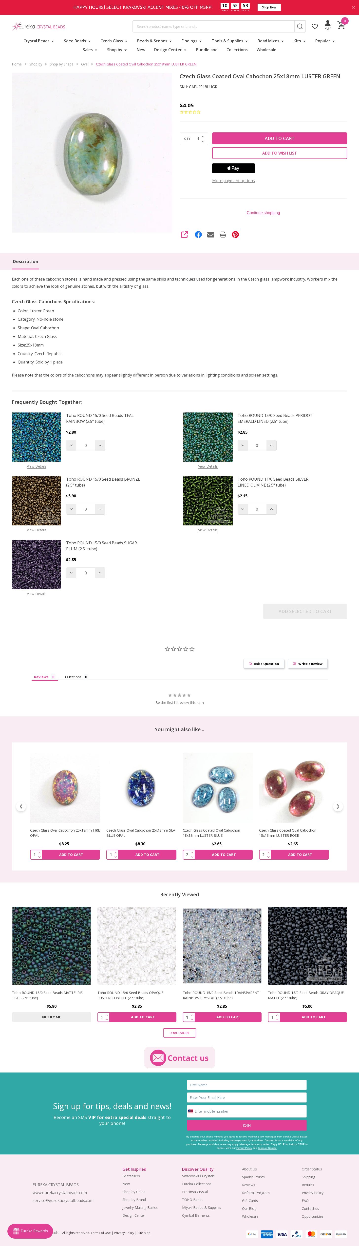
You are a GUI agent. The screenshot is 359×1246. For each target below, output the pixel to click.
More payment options (233, 180)
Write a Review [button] (310, 664)
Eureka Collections (196, 1184)
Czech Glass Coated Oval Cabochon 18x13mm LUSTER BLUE (135, 833)
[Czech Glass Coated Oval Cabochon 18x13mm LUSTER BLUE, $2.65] (141, 788)
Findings (189, 41)
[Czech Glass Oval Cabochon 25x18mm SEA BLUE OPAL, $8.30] (65, 788)
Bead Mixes (268, 41)
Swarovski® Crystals (198, 1176)
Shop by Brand (134, 1199)
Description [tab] (25, 261)
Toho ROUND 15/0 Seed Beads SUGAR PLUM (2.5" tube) (101, 546)
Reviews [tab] (41, 677)
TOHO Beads (192, 1199)
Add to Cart (280, 138)
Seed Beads (75, 41)
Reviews (248, 1185)
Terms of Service (267, 1148)
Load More (180, 1032)
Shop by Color (133, 1191)
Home (17, 64)
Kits (297, 41)
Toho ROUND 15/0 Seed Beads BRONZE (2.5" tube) (103, 482)
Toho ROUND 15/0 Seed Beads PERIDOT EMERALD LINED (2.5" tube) (275, 418)
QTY (187, 138)
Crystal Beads (36, 41)
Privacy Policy (244, 1148)
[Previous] (21, 806)
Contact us (310, 1208)
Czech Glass (111, 41)
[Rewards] (30, 1231)
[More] (53, 41)
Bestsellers (131, 1176)
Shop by (114, 49)
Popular (322, 41)
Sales (88, 49)
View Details (36, 466)
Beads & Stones (152, 41)
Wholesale (266, 49)
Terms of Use (101, 1232)
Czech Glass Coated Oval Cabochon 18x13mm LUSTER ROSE (211, 833)
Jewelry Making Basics (140, 1207)
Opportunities (312, 1216)
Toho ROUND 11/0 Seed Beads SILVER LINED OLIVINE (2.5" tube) (273, 482)
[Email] (210, 234)
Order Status (312, 1169)
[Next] (338, 806)
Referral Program (256, 1192)
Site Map (144, 1232)
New (141, 49)
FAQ (305, 1200)
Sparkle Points (253, 1177)
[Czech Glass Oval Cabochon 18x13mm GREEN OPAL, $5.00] (294, 788)
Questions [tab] (73, 677)
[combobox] (213, 26)
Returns (308, 1185)
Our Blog (249, 1208)
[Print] (223, 234)
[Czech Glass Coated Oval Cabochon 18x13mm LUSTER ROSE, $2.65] (218, 788)
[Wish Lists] (315, 26)
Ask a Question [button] (266, 664)
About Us (249, 1169)
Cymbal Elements (196, 1215)
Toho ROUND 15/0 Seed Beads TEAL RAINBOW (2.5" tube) (100, 418)
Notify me (51, 1017)
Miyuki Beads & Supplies (201, 1207)
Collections (237, 49)
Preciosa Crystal (195, 1191)
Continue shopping (263, 213)
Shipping (308, 1177)
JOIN (247, 1125)
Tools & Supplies (227, 41)
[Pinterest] (235, 234)
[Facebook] (198, 234)
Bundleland (207, 49)
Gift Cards (250, 1200)
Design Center (168, 49)
